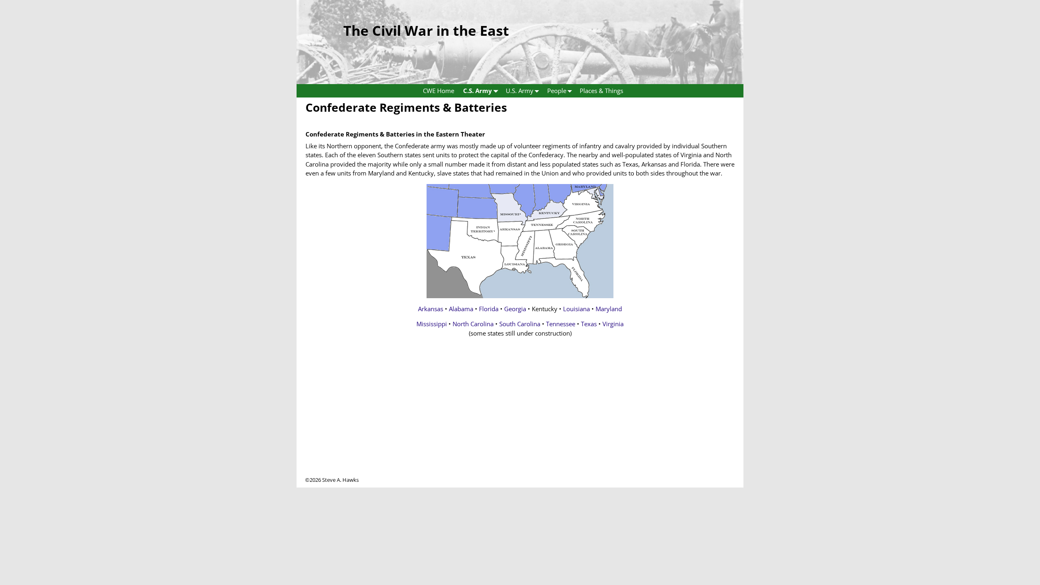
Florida (488, 309)
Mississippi (431, 324)
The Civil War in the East (426, 30)
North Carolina (473, 324)
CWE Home (438, 91)
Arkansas (430, 309)
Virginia (613, 324)
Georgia (515, 309)
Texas (589, 324)
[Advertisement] (520, 419)
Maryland (609, 309)
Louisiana (576, 309)
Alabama (461, 309)
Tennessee (560, 324)
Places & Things (601, 91)
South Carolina (519, 324)
